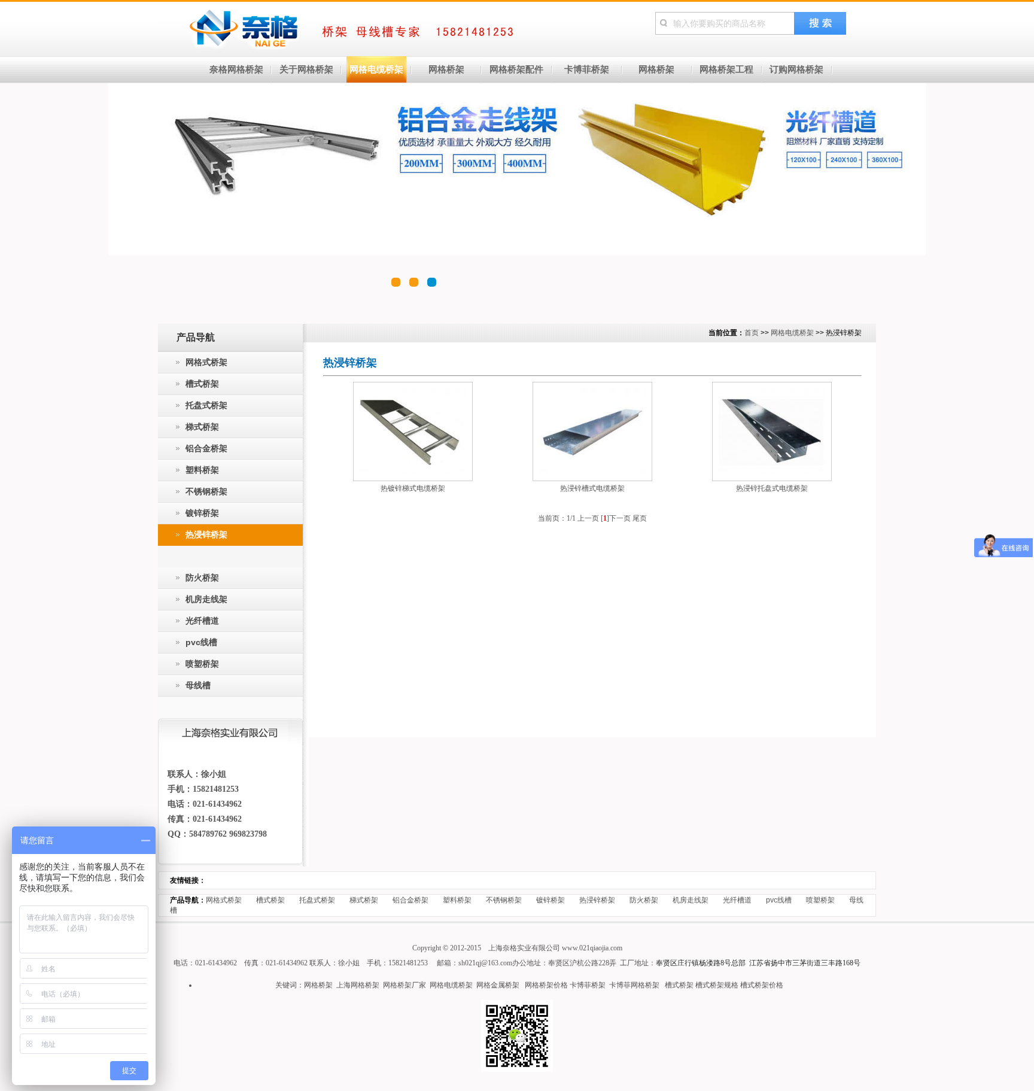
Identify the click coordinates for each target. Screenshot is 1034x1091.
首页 (751, 333)
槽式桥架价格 (761, 985)
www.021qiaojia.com (592, 948)
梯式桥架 (363, 900)
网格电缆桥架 (792, 333)
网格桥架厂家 (404, 985)
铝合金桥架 (410, 900)
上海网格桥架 (357, 985)
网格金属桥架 (497, 985)
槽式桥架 (270, 900)
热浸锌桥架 (597, 900)
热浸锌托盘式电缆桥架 (772, 488)
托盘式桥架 (317, 900)
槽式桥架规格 (716, 985)
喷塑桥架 (820, 900)
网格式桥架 (224, 900)
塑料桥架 (457, 900)
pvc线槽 (779, 900)
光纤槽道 (737, 900)
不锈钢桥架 (504, 900)
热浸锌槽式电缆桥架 (592, 488)
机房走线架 (690, 900)
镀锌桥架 (550, 900)
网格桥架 (318, 985)
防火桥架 (643, 900)
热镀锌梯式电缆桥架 (413, 488)
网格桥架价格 (546, 985)
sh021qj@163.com (485, 963)
